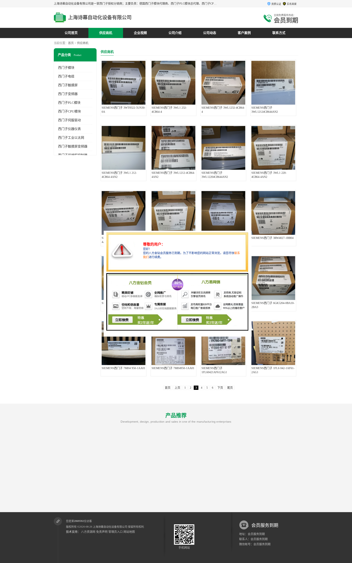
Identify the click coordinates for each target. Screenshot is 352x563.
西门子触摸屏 (68, 85)
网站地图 (129, 531)
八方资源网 (88, 531)
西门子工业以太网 (71, 137)
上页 (177, 387)
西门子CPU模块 (69, 111)
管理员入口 (115, 531)
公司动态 (209, 33)
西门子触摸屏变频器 (72, 146)
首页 (71, 43)
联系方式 (278, 33)
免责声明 (102, 531)
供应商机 (105, 33)
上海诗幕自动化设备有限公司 (110, 526)
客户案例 (244, 33)
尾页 (230, 387)
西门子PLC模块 (69, 102)
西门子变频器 (68, 94)
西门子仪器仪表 (69, 129)
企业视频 (140, 33)
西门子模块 (66, 67)
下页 (220, 387)
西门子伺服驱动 (69, 120)
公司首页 (71, 33)
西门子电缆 (66, 76)
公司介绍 (175, 33)
